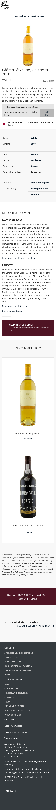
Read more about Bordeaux (15, 306)
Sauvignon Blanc (39, 188)
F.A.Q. (7, 701)
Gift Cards (9, 719)
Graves (34, 166)
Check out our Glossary (13, 311)
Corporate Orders (13, 725)
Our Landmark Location (18, 666)
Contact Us (10, 697)
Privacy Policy (12, 714)
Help (7, 684)
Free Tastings (12, 657)
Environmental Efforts (17, 670)
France (34, 154)
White (34, 138)
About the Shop (13, 661)
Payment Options (14, 706)
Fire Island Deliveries (16, 693)
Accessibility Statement (17, 710)
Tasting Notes (11, 738)
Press (7, 674)
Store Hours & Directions (18, 653)
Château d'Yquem (40, 182)
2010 (33, 143)
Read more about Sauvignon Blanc (18, 258)
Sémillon (35, 194)
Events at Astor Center (15, 732)
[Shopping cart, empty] (48, 5)
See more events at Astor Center (35, 625)
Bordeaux (36, 160)
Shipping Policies (14, 688)
